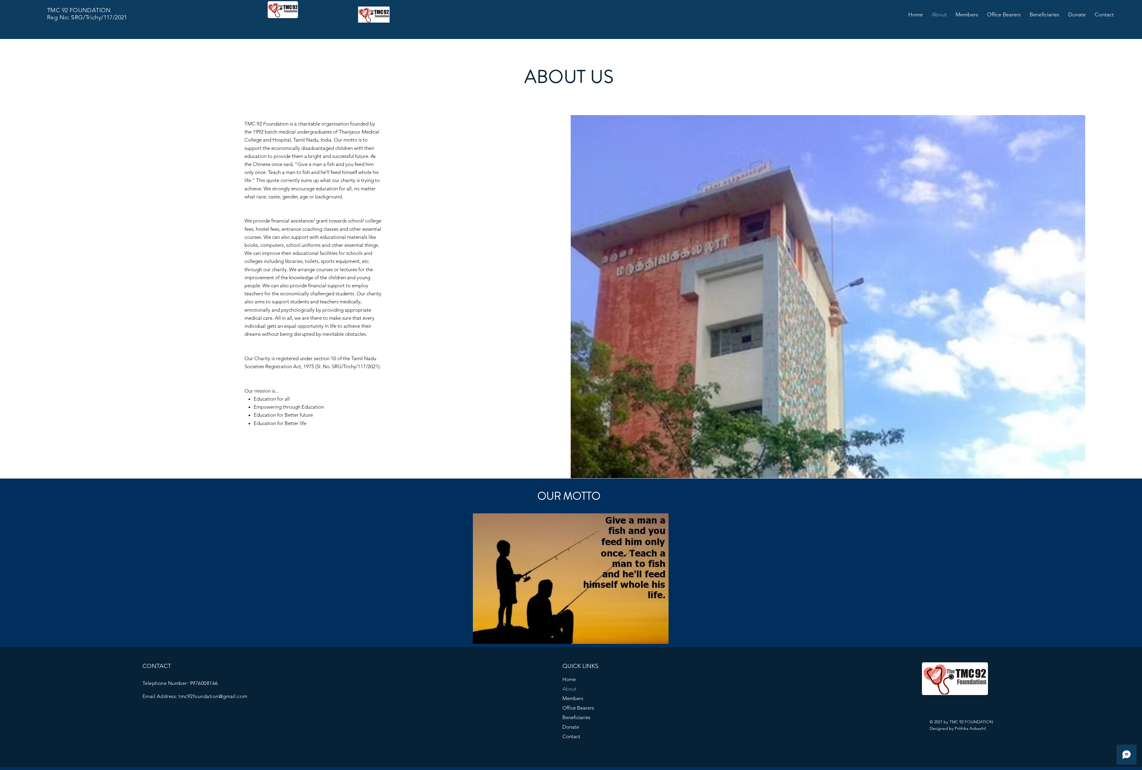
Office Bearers (578, 708)
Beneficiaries (576, 717)
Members (572, 698)
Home (569, 679)
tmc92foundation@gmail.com (212, 696)
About (569, 689)
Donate (570, 727)
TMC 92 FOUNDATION (79, 10)
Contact (571, 736)
